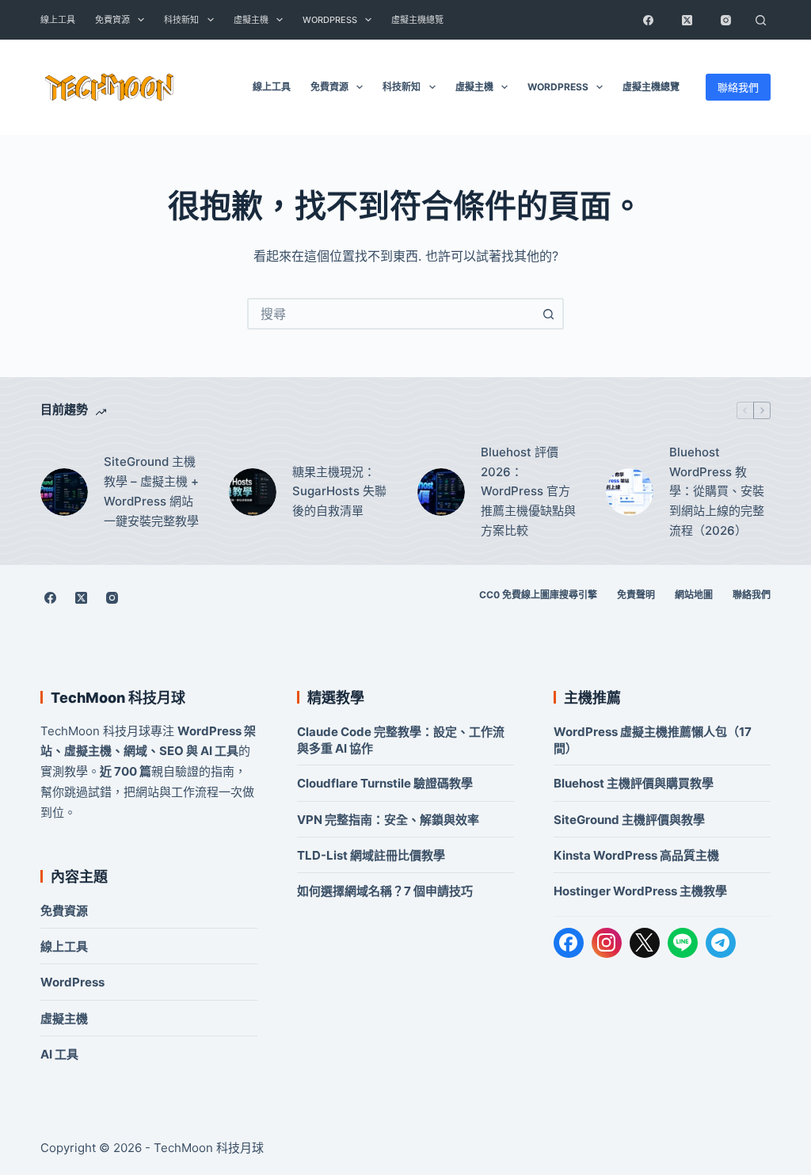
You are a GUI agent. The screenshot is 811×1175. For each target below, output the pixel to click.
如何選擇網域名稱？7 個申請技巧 (385, 890)
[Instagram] (726, 19)
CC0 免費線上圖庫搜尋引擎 (538, 595)
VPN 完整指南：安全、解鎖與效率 (388, 819)
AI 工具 (59, 1054)
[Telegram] (721, 943)
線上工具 (57, 19)
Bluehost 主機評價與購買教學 (634, 783)
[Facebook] (648, 19)
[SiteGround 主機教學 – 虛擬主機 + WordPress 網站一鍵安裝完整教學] (64, 492)
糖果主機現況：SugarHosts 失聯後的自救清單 (339, 491)
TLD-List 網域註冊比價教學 (371, 855)
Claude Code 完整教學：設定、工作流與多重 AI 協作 (400, 740)
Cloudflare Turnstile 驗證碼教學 (385, 783)
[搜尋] (761, 19)
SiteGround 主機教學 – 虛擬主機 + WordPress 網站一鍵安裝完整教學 (151, 491)
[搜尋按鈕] (548, 313)
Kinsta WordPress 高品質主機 (636, 855)
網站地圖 (694, 595)
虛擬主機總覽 (417, 19)
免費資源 (112, 19)
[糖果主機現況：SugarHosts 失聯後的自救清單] (252, 492)
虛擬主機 (251, 19)
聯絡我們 (738, 87)
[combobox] (391, 314)
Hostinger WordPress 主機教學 (640, 890)
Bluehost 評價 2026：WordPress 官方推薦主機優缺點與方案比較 (528, 491)
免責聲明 (636, 595)
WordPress (330, 19)
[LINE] (683, 943)
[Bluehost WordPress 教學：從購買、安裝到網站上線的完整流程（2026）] (629, 492)
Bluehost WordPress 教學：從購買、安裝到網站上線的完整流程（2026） (716, 491)
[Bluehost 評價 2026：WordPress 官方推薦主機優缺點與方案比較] (441, 492)
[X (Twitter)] (687, 19)
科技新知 (181, 19)
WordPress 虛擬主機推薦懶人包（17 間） (653, 740)
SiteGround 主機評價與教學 (629, 819)
